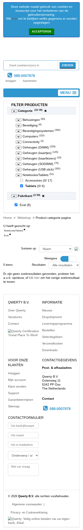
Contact (13, 323)
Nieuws (47, 310)
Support (13, 393)
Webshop (24, 217)
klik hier (34, 277)
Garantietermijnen (20, 399)
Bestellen (48, 330)
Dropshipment (52, 317)
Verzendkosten (52, 343)
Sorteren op (28, 248)
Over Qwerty (17, 310)
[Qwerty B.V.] (41, 50)
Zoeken (67, 65)
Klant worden (17, 386)
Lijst (72, 259)
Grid (64, 259)
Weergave (50, 258)
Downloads (50, 350)
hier (14, 18)
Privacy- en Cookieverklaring (29, 512)
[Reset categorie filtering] (45, 110)
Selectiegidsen (52, 337)
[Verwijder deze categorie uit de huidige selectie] (24, 230)
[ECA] (10, 235)
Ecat (6, 235)
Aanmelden (30, 80)
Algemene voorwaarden (27, 504)
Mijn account (17, 380)
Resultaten (39, 264)
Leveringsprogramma (57, 323)
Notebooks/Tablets (13, 230)
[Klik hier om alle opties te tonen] (14, 111)
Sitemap (13, 406)
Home (7, 217)
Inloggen (11, 80)
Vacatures (15, 317)
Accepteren (41, 31)
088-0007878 (23, 76)
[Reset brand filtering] (43, 195)
